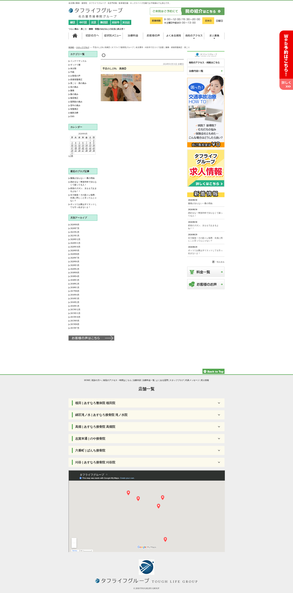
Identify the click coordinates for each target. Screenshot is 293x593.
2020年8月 (74, 254)
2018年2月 (74, 284)
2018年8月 (74, 272)
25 (76, 150)
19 (79, 148)
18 (76, 148)
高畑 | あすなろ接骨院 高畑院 (95, 426)
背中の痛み (75, 105)
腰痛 (72, 90)
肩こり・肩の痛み (78, 83)
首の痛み (74, 87)
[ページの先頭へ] (213, 373)
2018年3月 (74, 280)
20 (83, 148)
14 (86, 145)
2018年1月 (74, 287)
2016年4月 (74, 295)
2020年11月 (75, 243)
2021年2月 (74, 232)
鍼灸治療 (74, 113)
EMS (72, 116)
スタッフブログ (82, 47)
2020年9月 (74, 250)
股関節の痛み (76, 102)
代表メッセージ (192, 380)
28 (86, 150)
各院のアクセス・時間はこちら (117, 380)
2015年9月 (74, 321)
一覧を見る (219, 262)
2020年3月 (74, 265)
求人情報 (205, 380)
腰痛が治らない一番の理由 (82, 178)
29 (90, 150)
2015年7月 (74, 328)
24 (72, 150)
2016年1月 (74, 306)
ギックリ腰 (75, 65)
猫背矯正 (74, 98)
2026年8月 (74, 224)
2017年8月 (74, 291)
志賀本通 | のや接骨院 (90, 438)
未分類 (73, 68)
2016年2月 (74, 302)
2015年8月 (74, 324)
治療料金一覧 (148, 380)
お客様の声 (75, 76)
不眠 (72, 72)
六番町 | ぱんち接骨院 (90, 450)
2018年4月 (74, 276)
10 (72, 145)
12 (79, 145)
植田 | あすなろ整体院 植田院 (95, 403)
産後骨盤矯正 (76, 79)
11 (76, 145)
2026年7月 (74, 228)
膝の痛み (74, 94)
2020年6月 (74, 261)
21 (86, 148)
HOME (71, 47)
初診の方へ (97, 380)
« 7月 (71, 156)
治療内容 (137, 380)
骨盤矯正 (74, 109)
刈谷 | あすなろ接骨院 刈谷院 (95, 462)
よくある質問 (162, 380)
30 (94, 150)
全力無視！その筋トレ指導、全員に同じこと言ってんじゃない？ (83, 198)
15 (90, 145)
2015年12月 (75, 309)
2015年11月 (75, 313)
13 (83, 145)
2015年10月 (75, 317)
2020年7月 (74, 258)
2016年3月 (74, 298)
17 (72, 148)
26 (79, 150)
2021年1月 (74, 235)
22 (90, 148)
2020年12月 (75, 239)
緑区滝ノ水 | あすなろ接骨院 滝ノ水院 (101, 415)
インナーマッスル (78, 61)
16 (94, 145)
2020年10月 (75, 247)
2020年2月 (74, 269)
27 (83, 150)
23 (94, 148)
